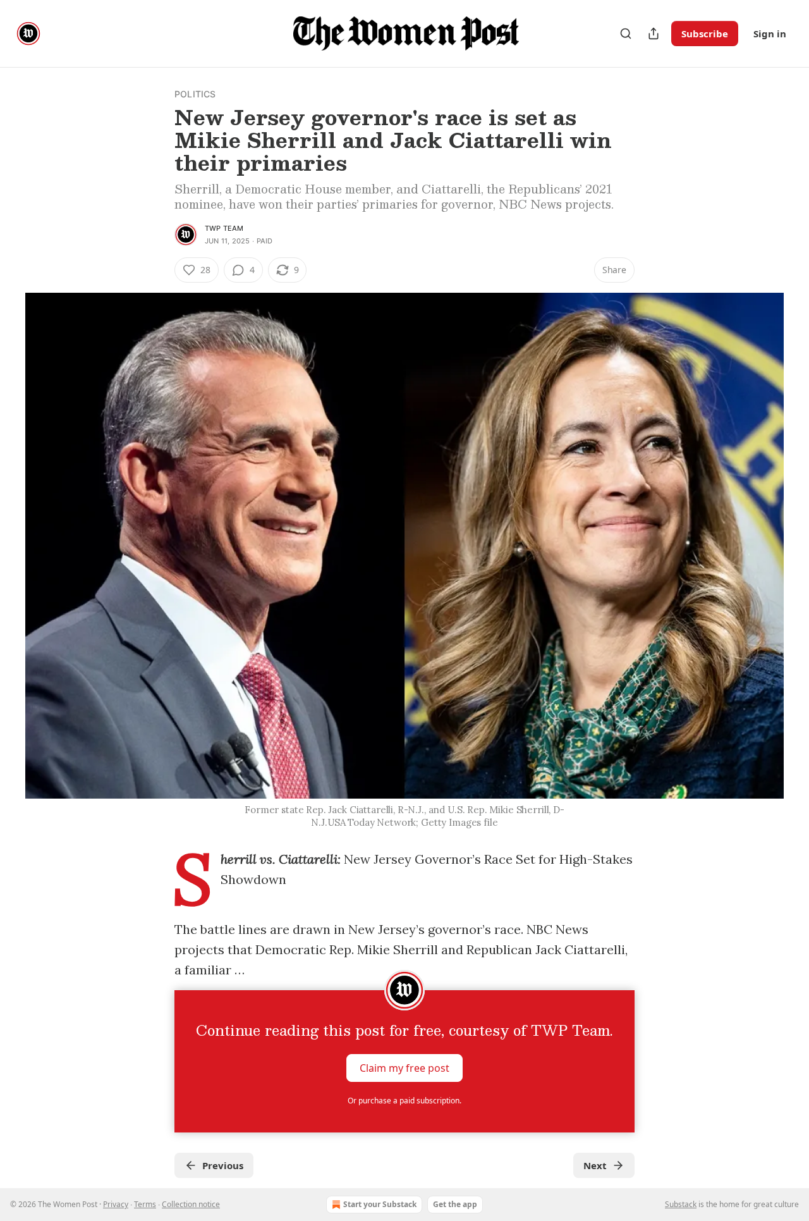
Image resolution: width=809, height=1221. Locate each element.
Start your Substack (380, 1204)
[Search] (625, 33)
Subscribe (704, 33)
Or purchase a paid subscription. (404, 1100)
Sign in (769, 33)
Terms (145, 1204)
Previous (222, 1165)
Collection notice (191, 1204)
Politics (195, 94)
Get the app (455, 1204)
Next (595, 1165)
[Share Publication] (653, 33)
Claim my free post (404, 1068)
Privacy (115, 1204)
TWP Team (224, 228)
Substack (680, 1204)
